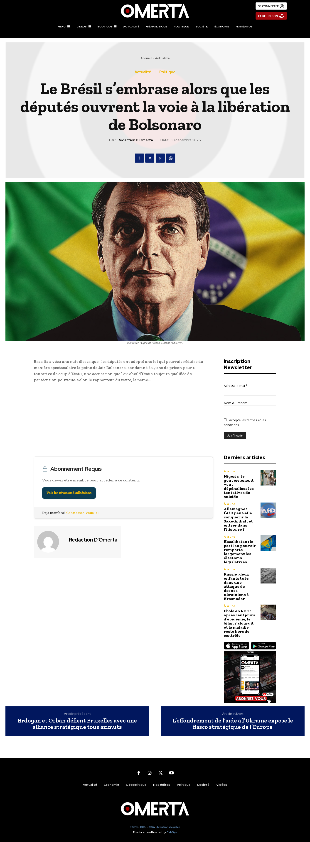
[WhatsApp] (170, 158)
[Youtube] (171, 773)
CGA (152, 827)
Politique (167, 72)
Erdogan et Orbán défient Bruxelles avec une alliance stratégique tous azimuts (77, 723)
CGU (143, 827)
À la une (229, 471)
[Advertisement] (123, 420)
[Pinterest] (160, 158)
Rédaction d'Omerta (135, 140)
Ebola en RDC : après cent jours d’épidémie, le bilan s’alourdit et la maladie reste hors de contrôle (239, 623)
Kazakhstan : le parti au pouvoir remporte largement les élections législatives (240, 551)
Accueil (146, 58)
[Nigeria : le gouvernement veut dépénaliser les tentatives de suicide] (268, 478)
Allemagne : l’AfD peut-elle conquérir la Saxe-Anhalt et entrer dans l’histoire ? (238, 519)
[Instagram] (149, 773)
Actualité (162, 58)
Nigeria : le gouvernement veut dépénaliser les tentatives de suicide (239, 486)
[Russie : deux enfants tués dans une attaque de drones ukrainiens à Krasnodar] (268, 575)
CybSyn (172, 832)
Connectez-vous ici (82, 512)
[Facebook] (139, 158)
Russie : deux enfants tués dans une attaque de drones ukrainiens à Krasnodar (236, 586)
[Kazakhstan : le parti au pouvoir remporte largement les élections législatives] (268, 543)
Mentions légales (168, 827)
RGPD (134, 827)
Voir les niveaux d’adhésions (69, 493)
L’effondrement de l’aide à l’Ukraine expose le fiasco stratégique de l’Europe (233, 723)
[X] (149, 158)
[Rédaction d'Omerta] (50, 542)
